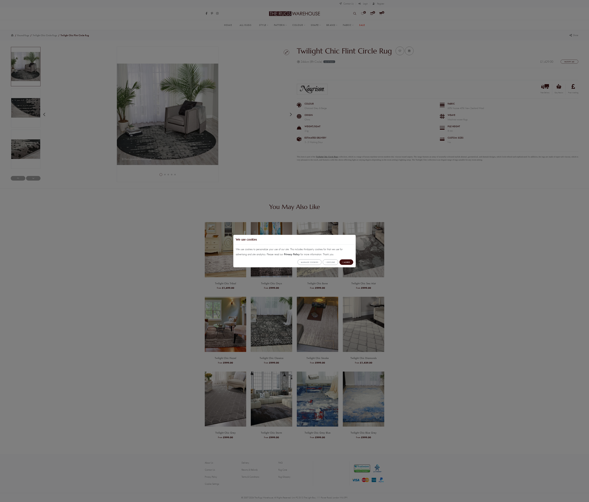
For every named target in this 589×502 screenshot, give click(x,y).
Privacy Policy (292, 254)
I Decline (330, 262)
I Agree (346, 262)
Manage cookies (309, 262)
